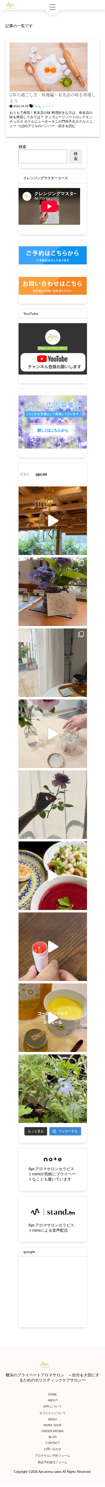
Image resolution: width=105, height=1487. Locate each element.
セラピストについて (52, 1413)
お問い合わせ (52, 1449)
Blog (53, 1437)
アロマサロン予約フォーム (52, 1455)
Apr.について (52, 1406)
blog (37, 106)
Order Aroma (52, 1431)
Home (52, 1394)
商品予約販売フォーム (52, 1462)
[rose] (53, 804)
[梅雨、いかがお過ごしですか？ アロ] (53, 662)
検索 (22, 147)
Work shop (52, 1425)
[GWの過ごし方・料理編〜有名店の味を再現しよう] (49, 89)
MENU (52, 1419)
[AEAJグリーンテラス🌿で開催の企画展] (53, 520)
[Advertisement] (53, 1291)
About (53, 1400)
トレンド (48, 106)
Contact (53, 1443)
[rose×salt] (53, 733)
